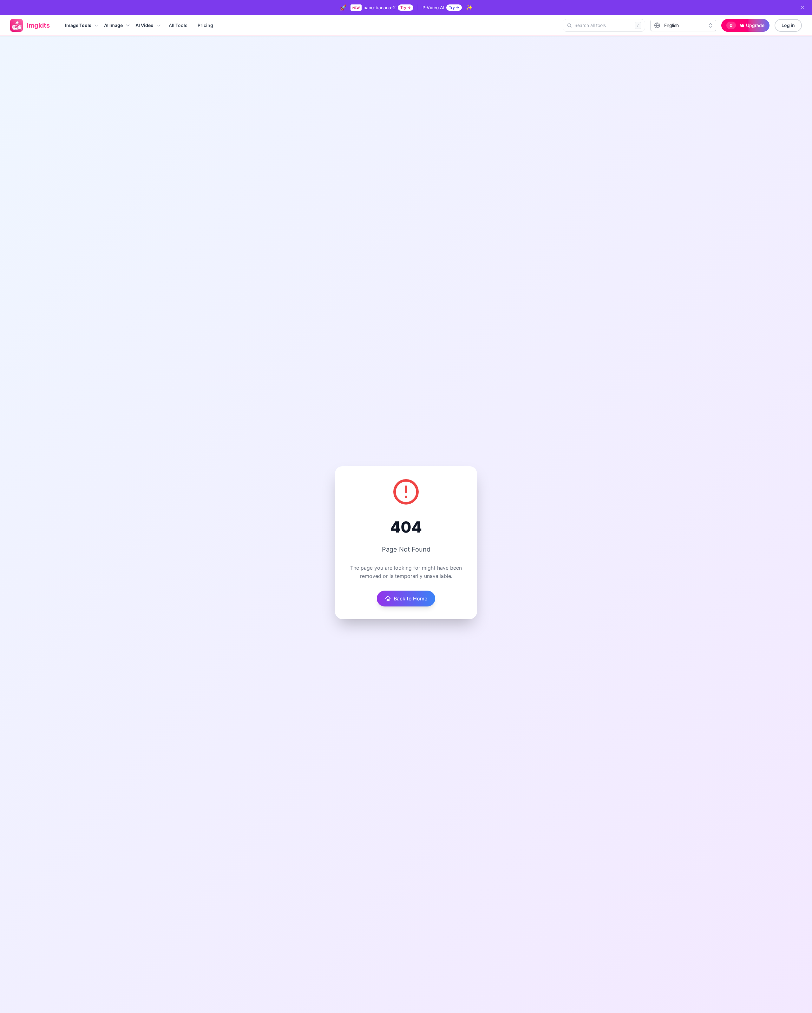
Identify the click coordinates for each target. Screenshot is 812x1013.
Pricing (205, 25)
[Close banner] (802, 7)
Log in (788, 25)
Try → (405, 7)
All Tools (178, 25)
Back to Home (410, 598)
